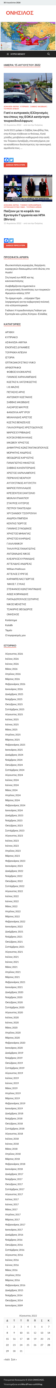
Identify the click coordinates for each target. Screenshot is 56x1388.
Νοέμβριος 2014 (13, 1295)
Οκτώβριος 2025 (14, 704)
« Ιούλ (7, 1359)
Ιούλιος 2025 (12, 719)
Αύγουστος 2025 (14, 714)
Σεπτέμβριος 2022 (14, 886)
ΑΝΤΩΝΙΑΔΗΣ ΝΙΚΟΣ (18, 553)
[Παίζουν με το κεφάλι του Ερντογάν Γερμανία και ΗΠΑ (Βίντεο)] (28, 188)
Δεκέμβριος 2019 (14, 1052)
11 (28, 1332)
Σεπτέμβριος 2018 (14, 1128)
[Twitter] (11, 157)
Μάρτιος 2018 (12, 1158)
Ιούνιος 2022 (12, 901)
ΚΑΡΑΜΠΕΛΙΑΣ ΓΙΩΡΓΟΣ (20, 579)
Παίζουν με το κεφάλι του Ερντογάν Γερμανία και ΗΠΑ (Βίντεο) (24, 215)
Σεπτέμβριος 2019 (14, 1067)
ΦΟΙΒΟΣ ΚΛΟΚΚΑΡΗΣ (19, 371)
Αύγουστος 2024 (14, 774)
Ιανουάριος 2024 (14, 810)
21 (48, 1338)
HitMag (38, 1384)
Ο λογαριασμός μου (15, 635)
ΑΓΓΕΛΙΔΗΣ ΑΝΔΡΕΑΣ (19, 563)
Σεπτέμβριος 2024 (14, 769)
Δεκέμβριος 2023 (14, 815)
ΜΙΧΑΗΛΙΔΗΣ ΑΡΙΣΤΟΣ (19, 417)
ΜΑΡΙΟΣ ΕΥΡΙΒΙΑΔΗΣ (19, 432)
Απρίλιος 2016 (13, 1275)
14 (48, 1332)
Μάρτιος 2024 (12, 800)
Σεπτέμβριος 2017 (14, 1189)
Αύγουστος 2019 (14, 1073)
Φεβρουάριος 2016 (15, 1285)
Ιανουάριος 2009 (14, 1305)
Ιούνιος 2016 (12, 1264)
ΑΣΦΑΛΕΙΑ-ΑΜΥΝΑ (11, 106)
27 (41, 1344)
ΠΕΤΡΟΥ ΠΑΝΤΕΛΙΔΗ (19, 508)
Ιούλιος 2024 (12, 780)
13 (41, 1332)
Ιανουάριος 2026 (14, 689)
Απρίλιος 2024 (13, 795)
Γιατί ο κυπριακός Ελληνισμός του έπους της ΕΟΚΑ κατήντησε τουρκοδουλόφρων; (26, 117)
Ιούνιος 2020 (12, 1022)
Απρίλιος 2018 (13, 1153)
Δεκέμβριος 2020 (14, 992)
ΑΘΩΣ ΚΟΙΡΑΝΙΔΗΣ (17, 594)
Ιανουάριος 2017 (14, 1229)
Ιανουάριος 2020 (14, 1047)
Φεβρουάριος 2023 (15, 860)
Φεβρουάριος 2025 (15, 744)
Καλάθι (9, 625)
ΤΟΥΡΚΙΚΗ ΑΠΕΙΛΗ (11, 109)
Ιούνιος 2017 (12, 1204)
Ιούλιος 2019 (12, 1078)
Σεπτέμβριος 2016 (14, 1249)
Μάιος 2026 (11, 668)
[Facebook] (6, 157)
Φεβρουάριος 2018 (15, 1163)
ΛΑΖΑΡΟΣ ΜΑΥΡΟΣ (18, 407)
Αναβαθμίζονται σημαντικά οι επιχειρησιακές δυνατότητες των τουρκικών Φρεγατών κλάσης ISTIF (27, 289)
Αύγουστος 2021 (14, 951)
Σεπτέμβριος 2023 (14, 830)
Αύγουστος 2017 (14, 1194)
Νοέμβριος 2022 (13, 876)
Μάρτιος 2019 (12, 1098)
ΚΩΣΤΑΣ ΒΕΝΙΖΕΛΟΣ (18, 422)
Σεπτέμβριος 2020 (14, 1007)
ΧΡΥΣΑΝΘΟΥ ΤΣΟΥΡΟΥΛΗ (22, 513)
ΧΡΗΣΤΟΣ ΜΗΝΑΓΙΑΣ (19, 533)
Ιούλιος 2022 (12, 896)
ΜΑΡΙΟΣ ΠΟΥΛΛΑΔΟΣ (19, 488)
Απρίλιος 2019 (13, 1093)
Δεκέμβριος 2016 (14, 1234)
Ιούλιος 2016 (12, 1259)
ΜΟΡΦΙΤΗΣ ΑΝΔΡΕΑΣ (19, 452)
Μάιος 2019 (11, 1088)
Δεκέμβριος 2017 (14, 1174)
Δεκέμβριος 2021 (14, 931)
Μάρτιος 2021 (12, 977)
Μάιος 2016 (11, 1270)
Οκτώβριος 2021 (14, 941)
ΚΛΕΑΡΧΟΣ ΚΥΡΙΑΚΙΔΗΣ (21, 558)
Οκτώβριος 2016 (14, 1244)
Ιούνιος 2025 (12, 724)
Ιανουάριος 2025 (14, 749)
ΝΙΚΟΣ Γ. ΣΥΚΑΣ (16, 584)
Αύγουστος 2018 (14, 1133)
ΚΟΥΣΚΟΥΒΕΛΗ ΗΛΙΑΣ (19, 437)
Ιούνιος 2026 (12, 663)
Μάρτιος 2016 (12, 1280)
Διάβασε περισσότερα (14, 164)
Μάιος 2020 (11, 1027)
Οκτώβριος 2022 (14, 881)
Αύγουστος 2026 (14, 653)
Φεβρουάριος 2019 (15, 1103)
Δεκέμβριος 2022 (14, 870)
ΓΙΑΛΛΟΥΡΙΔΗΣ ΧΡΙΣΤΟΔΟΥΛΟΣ (25, 427)
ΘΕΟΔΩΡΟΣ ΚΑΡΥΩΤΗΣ (20, 457)
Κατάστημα (11, 620)
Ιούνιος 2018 (12, 1143)
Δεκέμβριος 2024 (14, 754)
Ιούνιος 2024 (12, 785)
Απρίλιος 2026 (13, 673)
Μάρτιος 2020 (12, 1037)
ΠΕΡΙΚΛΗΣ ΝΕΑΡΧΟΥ (19, 477)
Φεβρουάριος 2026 (15, 684)
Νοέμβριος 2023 (13, 820)
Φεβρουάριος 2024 (15, 805)
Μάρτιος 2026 (12, 679)
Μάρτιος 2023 (12, 855)
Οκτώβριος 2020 (14, 1002)
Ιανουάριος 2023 (14, 865)
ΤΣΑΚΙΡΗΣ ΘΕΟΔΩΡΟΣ (20, 609)
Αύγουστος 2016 (14, 1254)
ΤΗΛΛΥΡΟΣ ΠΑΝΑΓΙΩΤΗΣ (21, 548)
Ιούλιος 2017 (12, 1199)
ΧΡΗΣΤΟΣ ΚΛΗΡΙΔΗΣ (19, 538)
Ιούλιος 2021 (12, 956)
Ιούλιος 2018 (12, 1138)
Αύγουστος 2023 (14, 835)
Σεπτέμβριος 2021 (14, 946)
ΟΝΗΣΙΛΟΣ (20, 12)
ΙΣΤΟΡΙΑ (9, 357)
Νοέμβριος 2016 (13, 1239)
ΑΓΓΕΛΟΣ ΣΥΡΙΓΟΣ (17, 573)
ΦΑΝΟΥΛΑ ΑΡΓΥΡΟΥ (18, 412)
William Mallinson (16, 568)
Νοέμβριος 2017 (13, 1179)
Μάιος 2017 (11, 1209)
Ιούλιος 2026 (12, 658)
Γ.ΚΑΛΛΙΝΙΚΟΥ (15, 543)
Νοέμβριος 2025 (13, 699)
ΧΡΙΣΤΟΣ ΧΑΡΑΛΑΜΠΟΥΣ (21, 472)
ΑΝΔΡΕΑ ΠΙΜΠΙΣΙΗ (17, 518)
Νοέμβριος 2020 (13, 997)
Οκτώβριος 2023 (14, 825)
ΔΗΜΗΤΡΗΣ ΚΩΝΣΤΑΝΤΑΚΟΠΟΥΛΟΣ (28, 447)
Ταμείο (8, 630)
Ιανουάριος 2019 (14, 1108)
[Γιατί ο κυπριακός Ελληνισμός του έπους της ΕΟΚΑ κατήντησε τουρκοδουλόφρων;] (28, 88)
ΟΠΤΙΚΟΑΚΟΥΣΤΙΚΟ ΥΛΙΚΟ (14, 207)
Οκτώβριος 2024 (14, 764)
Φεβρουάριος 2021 (15, 982)
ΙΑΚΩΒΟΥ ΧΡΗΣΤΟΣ (18, 442)
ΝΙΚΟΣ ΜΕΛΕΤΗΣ (16, 604)
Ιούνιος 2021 (12, 961)
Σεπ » (14, 1359)
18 (28, 1338)
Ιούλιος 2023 (12, 840)
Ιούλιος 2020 (12, 1017)
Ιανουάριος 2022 (14, 926)
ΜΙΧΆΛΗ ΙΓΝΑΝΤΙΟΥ (18, 498)
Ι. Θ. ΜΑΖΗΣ (13, 387)
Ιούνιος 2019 (12, 1083)
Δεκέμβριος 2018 (14, 1113)
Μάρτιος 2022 (12, 916)
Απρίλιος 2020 (13, 1032)
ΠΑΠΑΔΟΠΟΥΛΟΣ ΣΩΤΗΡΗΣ (23, 599)
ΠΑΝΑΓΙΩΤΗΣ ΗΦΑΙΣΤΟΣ (21, 462)
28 (48, 1344)
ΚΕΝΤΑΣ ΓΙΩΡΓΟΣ (17, 523)
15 (7, 1338)
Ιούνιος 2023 (12, 845)
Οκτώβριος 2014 (14, 1300)
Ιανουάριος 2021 (14, 987)
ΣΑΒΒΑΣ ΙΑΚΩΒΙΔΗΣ (38, 106)
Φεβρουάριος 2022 (15, 921)
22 (7, 1344)
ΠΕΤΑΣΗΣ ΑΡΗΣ (16, 392)
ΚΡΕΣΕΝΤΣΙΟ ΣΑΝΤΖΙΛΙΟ (21, 493)
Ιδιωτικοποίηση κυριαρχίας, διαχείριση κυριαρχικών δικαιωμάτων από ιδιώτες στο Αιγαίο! (27, 269)
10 (21, 1332)
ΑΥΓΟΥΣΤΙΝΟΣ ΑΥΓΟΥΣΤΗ (21, 483)
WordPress (27, 1384)
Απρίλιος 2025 (13, 734)
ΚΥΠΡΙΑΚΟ (24, 106)
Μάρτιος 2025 (12, 739)
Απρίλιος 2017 (13, 1214)
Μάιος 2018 (11, 1148)
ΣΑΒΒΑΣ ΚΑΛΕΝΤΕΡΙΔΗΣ (21, 467)
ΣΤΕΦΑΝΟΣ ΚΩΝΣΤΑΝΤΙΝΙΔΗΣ (24, 589)
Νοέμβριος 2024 (13, 759)
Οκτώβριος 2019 (14, 1062)
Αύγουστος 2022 (14, 891)
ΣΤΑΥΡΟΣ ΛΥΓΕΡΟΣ (18, 503)
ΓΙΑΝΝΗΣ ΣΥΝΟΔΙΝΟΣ (19, 528)
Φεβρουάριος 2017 (15, 1224)
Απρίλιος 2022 (13, 911)
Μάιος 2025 (11, 729)
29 (7, 1351)
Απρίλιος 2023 (13, 850)
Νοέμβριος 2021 (13, 936)
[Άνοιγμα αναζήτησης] (48, 54)
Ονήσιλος (38, 125)
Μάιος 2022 (11, 906)
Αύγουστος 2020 (14, 1012)
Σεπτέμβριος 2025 (14, 709)
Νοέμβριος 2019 (13, 1057)
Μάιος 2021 (11, 966)
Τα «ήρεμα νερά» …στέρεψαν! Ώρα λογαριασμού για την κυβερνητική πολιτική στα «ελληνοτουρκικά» (27, 302)
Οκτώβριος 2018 (14, 1123)
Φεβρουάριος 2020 (15, 1042)
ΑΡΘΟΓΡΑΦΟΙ (13, 367)
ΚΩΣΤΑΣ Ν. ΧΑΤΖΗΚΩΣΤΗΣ (22, 382)
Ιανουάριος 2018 (14, 1169)
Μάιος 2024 (11, 790)
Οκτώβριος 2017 (14, 1184)
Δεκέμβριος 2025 (14, 694)
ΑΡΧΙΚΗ (9, 332)
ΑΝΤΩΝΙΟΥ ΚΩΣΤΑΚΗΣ (19, 397)
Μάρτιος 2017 (12, 1219)
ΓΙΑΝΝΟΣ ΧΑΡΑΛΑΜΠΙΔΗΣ (30, 205)
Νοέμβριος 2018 (13, 1118)
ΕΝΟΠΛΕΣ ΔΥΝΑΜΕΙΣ (17, 347)
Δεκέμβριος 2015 (14, 1290)
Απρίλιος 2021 (13, 972)
